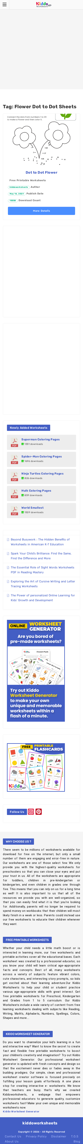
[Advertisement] (41, 44)
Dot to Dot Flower (42, 172)
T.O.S (74, 1136)
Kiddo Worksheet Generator (21, 1111)
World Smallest (32, 507)
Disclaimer (58, 1136)
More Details (41, 210)
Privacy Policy (36, 1136)
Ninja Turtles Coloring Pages (42, 473)
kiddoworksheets (19, 187)
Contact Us (13, 1136)
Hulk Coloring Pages (36, 490)
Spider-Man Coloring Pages (41, 456)
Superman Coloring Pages (40, 439)
